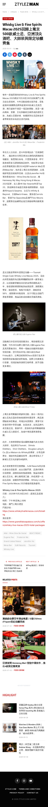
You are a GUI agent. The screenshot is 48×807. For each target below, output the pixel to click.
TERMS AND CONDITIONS (29, 789)
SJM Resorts (20, 545)
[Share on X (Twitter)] (10, 54)
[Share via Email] (30, 54)
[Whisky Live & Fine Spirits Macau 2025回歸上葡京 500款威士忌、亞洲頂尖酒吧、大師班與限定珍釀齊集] (24, 74)
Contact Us (32, 793)
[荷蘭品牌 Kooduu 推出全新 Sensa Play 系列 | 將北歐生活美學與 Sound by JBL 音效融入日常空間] (10, 708)
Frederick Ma (22, 537)
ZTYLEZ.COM (10, 789)
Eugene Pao (9, 537)
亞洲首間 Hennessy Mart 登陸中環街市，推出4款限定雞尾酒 (24, 664)
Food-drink (8, 19)
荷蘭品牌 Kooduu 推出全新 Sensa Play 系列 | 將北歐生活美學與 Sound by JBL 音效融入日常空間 (32, 709)
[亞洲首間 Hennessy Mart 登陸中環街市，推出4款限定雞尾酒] (24, 645)
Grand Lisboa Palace (12, 541)
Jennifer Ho (29, 541)
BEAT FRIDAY (35, 533)
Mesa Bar (8, 545)
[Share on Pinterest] (15, 54)
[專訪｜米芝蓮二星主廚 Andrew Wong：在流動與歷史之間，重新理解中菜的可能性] (10, 747)
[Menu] (4, 4)
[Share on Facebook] (5, 54)
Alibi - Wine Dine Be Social (15, 533)
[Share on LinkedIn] (20, 54)
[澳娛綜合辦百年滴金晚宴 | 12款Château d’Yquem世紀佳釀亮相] (24, 600)
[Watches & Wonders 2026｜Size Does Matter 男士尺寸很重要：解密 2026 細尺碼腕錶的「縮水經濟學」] (10, 727)
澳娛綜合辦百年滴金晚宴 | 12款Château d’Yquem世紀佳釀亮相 (22, 620)
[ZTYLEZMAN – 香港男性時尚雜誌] (27, 4)
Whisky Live (9, 549)
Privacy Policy (17, 793)
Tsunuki (32, 545)
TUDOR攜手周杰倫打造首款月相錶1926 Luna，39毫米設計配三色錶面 (13, 568)
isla (17, 49)
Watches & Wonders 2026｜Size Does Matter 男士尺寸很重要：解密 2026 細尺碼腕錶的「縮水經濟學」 (32, 729)
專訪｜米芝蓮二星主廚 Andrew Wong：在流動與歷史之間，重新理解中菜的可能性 (32, 749)
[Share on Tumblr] (25, 54)
